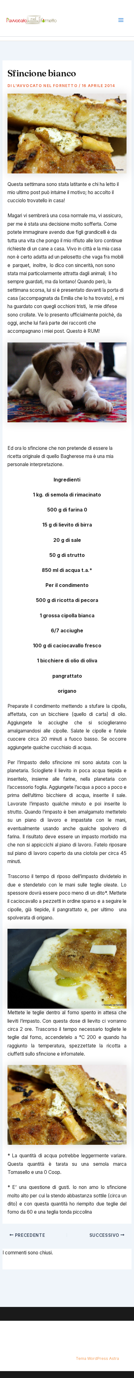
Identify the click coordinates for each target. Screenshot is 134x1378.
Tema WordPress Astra (97, 1358)
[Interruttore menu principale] (121, 20)
